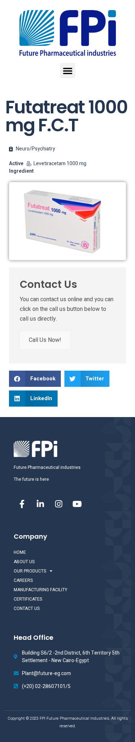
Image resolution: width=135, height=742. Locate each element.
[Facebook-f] (22, 504)
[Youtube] (77, 504)
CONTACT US (27, 608)
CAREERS (23, 580)
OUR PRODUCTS (30, 571)
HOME (20, 552)
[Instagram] (58, 504)
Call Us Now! (45, 340)
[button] (67, 70)
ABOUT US (24, 561)
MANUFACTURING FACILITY (40, 590)
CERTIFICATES (28, 599)
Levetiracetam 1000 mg (59, 163)
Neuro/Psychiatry (35, 149)
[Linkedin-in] (40, 504)
